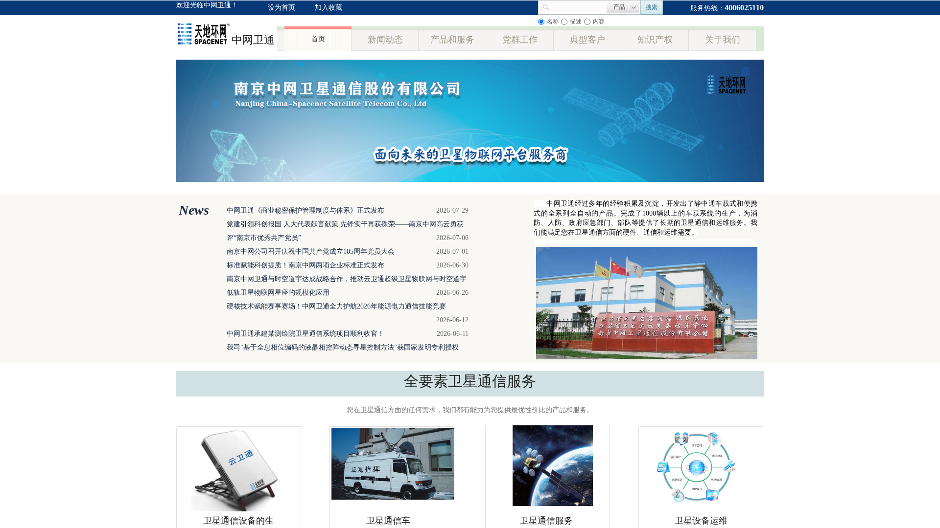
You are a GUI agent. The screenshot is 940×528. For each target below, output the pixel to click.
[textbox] (578, 6)
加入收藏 (328, 7)
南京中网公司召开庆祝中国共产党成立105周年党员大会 (311, 251)
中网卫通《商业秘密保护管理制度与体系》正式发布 (305, 210)
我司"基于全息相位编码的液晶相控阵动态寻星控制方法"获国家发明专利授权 (343, 347)
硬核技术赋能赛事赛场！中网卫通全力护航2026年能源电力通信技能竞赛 (336, 306)
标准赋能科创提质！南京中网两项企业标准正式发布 (305, 265)
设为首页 (281, 7)
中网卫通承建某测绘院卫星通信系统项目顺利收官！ (305, 333)
